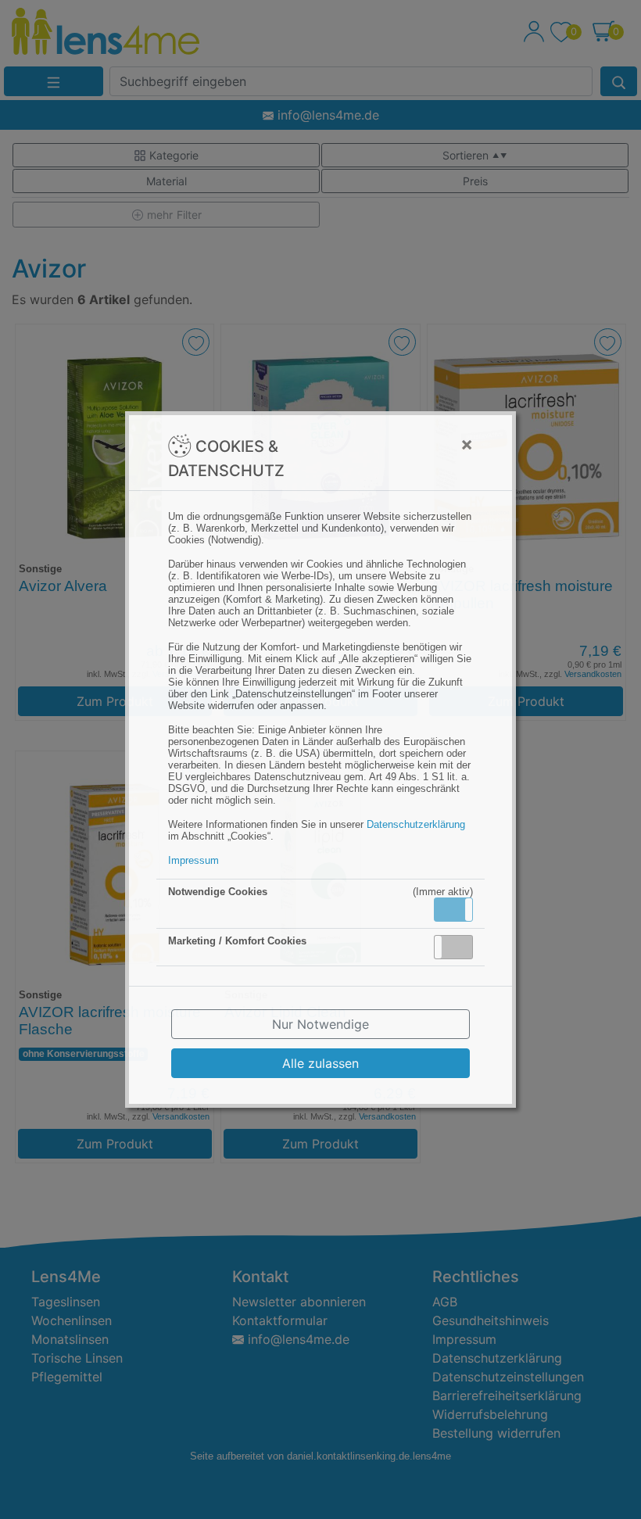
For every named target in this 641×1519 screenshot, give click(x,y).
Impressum (193, 860)
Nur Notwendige (320, 1024)
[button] (453, 909)
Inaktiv (459, 946)
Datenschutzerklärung (416, 824)
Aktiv (452, 909)
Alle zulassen (320, 1063)
